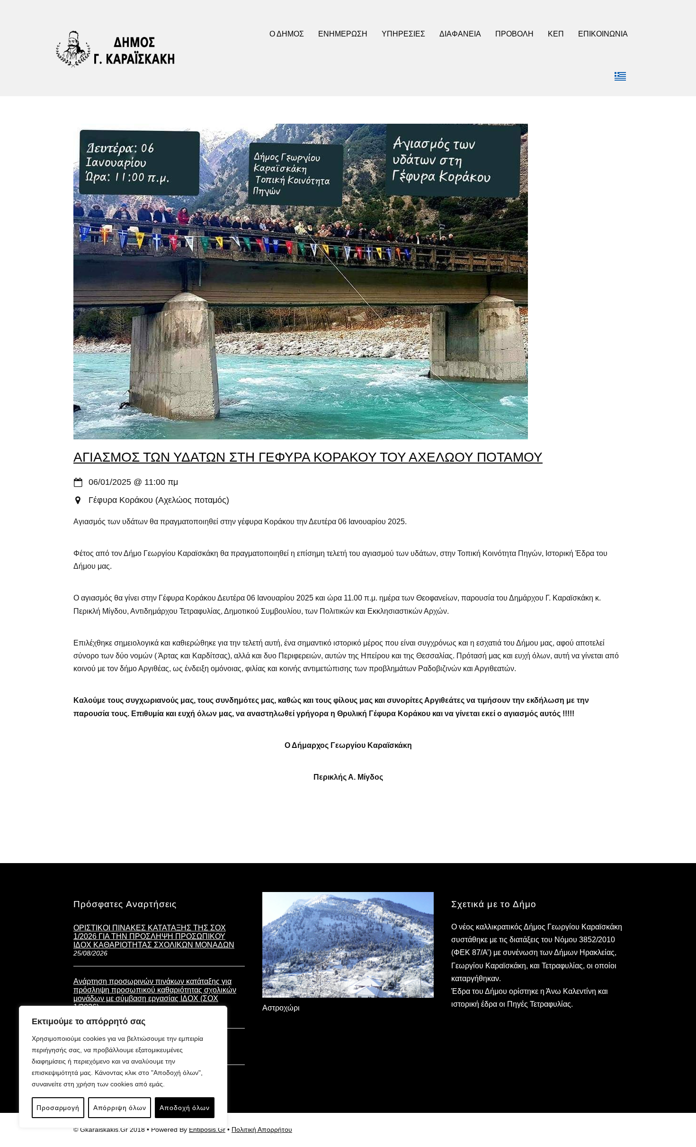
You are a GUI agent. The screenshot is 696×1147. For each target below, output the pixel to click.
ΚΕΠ (556, 34)
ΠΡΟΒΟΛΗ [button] (514, 34)
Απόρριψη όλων (119, 1107)
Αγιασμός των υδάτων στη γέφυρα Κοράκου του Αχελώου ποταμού (308, 457)
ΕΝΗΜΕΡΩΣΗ (342, 34)
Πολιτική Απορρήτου (262, 1129)
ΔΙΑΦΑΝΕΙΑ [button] (460, 34)
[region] (123, 1067)
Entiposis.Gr (207, 1129)
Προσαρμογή (57, 1107)
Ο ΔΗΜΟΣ (286, 34)
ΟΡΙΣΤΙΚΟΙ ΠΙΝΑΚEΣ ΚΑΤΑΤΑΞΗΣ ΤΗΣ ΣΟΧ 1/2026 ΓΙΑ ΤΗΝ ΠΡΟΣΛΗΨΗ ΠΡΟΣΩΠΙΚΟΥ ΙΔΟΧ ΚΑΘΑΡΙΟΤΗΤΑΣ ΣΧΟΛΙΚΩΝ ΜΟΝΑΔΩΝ (153, 936)
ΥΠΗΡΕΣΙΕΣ (403, 34)
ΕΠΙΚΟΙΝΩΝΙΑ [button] (603, 34)
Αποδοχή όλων (184, 1107)
